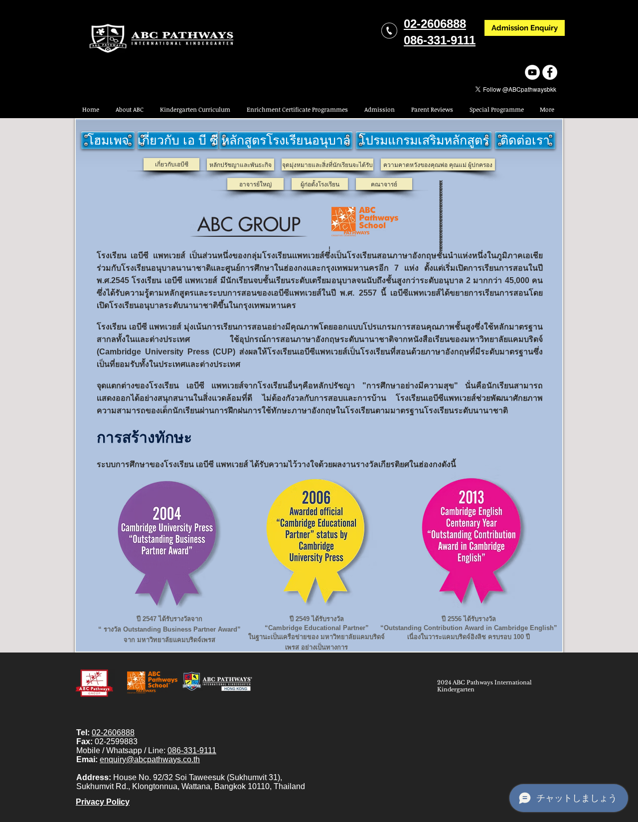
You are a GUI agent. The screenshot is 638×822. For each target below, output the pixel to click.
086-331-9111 (191, 750)
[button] (496, 109)
